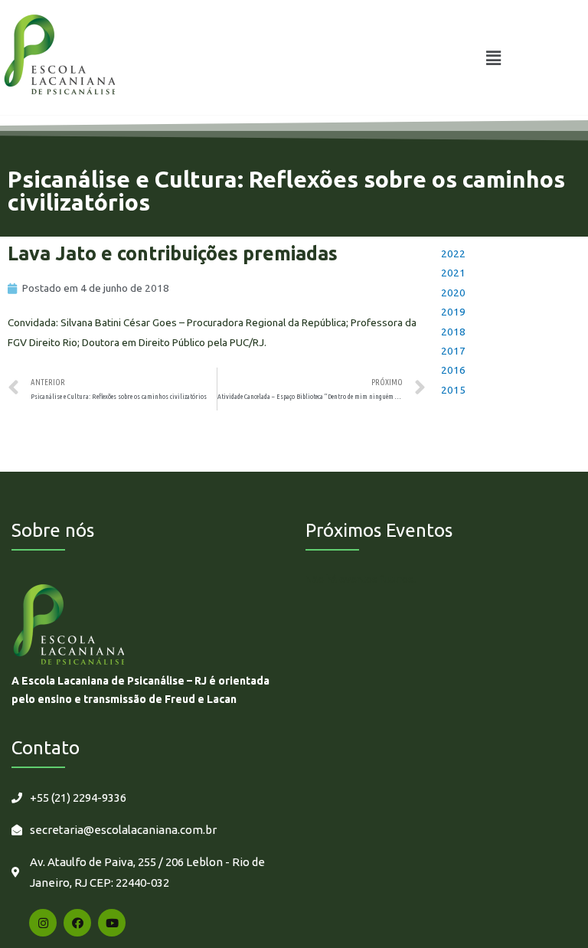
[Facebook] (77, 923)
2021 (453, 272)
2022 (453, 253)
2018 (453, 331)
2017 (453, 351)
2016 (453, 370)
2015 (453, 390)
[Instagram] (43, 923)
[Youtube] (112, 923)
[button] (494, 58)
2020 (453, 292)
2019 (453, 312)
